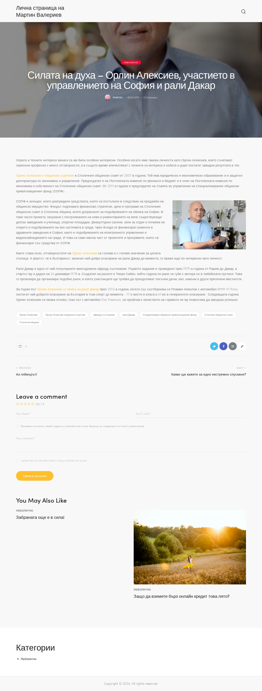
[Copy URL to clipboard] (242, 346)
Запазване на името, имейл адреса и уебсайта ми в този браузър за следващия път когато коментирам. (82, 426)
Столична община (29, 322)
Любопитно (131, 62)
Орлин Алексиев (84, 253)
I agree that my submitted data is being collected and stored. (53, 460)
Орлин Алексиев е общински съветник (45, 175)
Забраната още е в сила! (40, 517)
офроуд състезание (104, 314)
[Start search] (243, 12)
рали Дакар (129, 314)
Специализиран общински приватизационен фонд (169, 314)
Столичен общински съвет (218, 314)
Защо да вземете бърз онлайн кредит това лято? (181, 596)
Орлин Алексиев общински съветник (65, 314)
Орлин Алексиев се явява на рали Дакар (68, 289)
